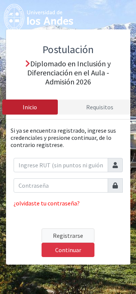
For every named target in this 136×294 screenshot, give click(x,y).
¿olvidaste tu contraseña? (47, 203)
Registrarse (68, 235)
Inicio (30, 107)
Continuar (68, 250)
